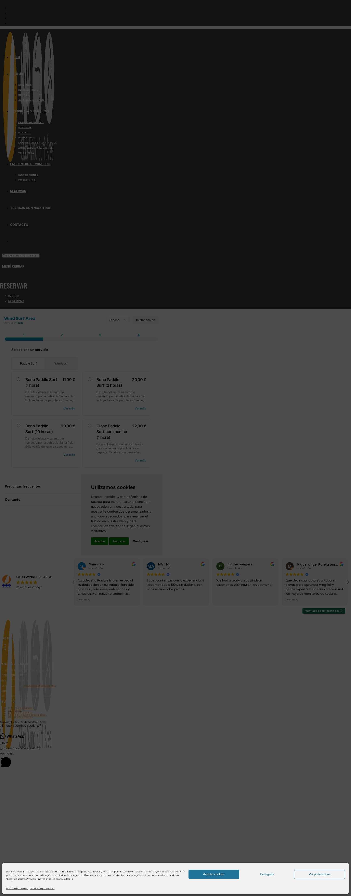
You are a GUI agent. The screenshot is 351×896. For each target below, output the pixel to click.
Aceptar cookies (214, 874)
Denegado (267, 874)
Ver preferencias (319, 874)
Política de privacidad (42, 888)
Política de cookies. (17, 888)
